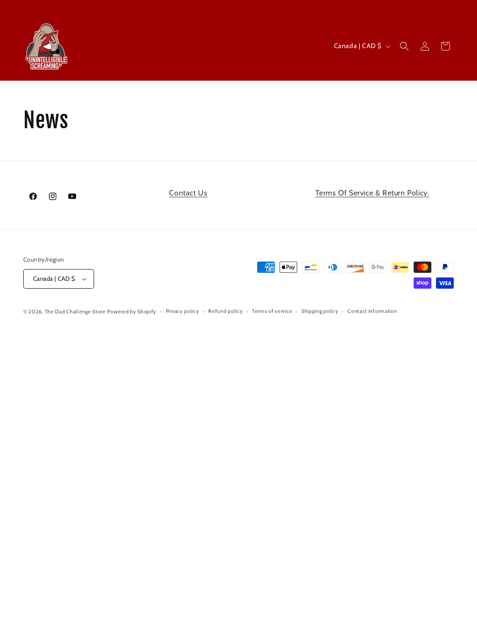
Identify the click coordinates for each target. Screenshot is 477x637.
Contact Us (188, 192)
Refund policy (225, 311)
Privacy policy (182, 311)
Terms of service (272, 311)
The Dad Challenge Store (75, 311)
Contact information (372, 311)
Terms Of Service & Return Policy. (372, 192)
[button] (404, 46)
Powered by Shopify (132, 311)
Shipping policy (320, 311)
